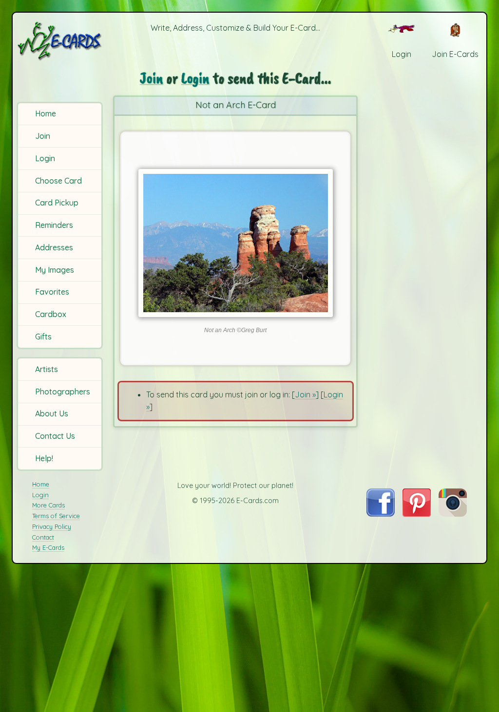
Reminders (54, 225)
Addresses (54, 247)
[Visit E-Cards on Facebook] (380, 514)
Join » (305, 394)
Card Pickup (56, 202)
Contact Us (55, 436)
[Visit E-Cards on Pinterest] (417, 514)
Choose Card (58, 181)
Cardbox (50, 314)
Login (45, 158)
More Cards (48, 505)
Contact (43, 537)
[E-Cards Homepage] (60, 40)
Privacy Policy (51, 526)
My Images (54, 270)
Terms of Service (56, 516)
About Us (51, 413)
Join (42, 136)
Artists (46, 369)
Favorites (52, 292)
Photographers (62, 391)
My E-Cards (48, 547)
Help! (44, 458)
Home (45, 113)
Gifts (43, 336)
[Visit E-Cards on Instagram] (453, 514)
